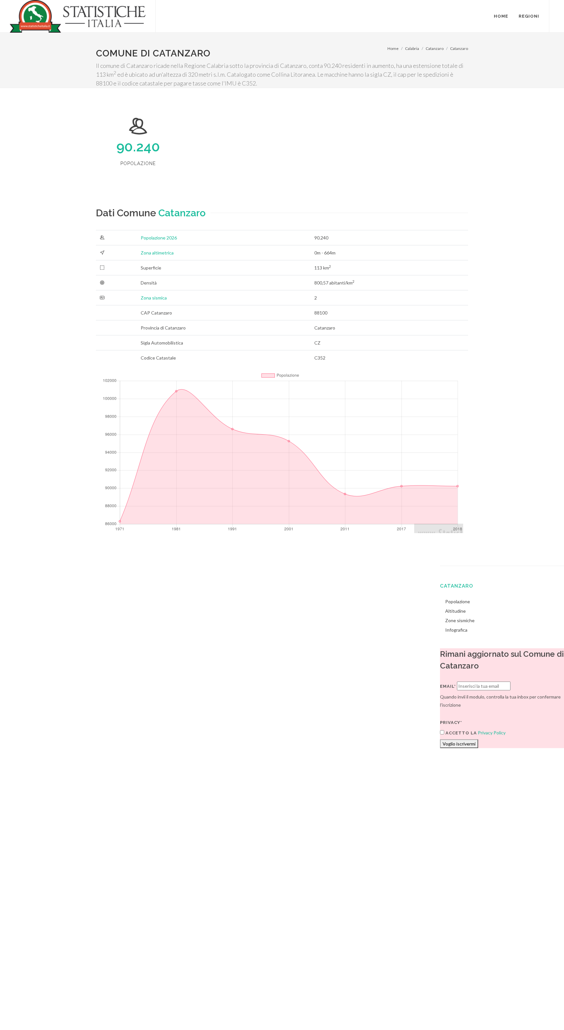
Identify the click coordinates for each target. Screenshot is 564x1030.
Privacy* (451, 722)
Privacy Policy (492, 732)
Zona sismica (154, 297)
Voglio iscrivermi (459, 743)
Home (393, 48)
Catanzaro (435, 48)
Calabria (412, 48)
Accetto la (460, 732)
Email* (448, 686)
